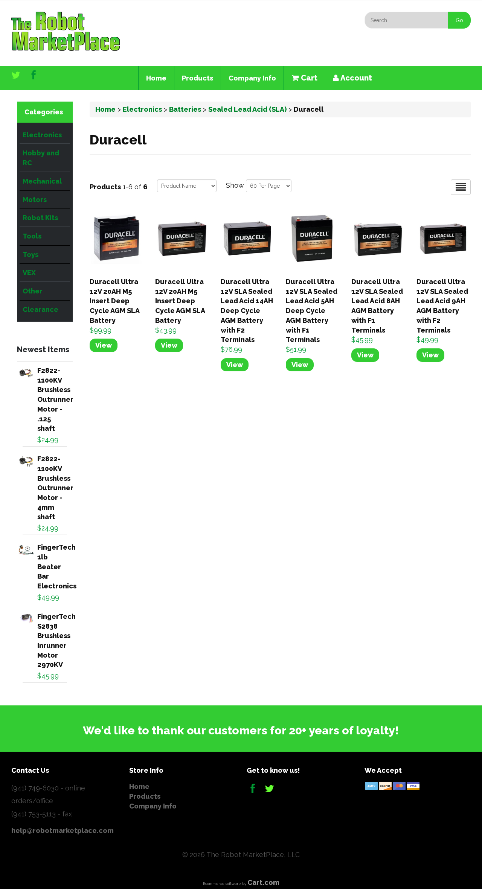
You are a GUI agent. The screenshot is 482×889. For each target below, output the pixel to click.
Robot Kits (40, 218)
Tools (32, 236)
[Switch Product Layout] (461, 187)
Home (156, 78)
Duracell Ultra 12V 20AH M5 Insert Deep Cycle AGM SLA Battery (114, 301)
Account (355, 77)
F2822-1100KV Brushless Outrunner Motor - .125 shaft (55, 399)
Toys (30, 254)
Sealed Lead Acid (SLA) (247, 109)
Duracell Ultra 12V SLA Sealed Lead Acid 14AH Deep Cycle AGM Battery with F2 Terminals (247, 310)
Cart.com (263, 882)
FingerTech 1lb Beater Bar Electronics (56, 566)
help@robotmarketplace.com (62, 830)
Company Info (252, 78)
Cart (308, 77)
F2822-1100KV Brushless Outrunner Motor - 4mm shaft (55, 488)
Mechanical (42, 181)
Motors (35, 200)
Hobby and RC (41, 158)
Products (197, 78)
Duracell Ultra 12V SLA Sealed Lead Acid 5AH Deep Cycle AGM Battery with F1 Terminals (311, 310)
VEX (29, 273)
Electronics (42, 135)
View (103, 345)
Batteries (185, 109)
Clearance (40, 309)
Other (33, 291)
